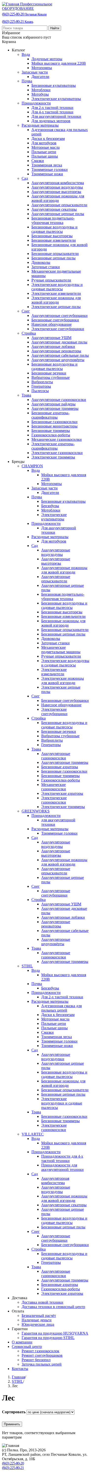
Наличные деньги (37, 1320)
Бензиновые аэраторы (59, 767)
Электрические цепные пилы (56, 307)
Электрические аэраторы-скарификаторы (53, 446)
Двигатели (40, 76)
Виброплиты (42, 382)
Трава (26, 395)
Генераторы (41, 386)
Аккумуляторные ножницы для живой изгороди (57, 198)
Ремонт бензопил (36, 1360)
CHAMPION (32, 466)
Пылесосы (40, 391)
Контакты (20, 1369)
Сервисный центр (27, 1346)
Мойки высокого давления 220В (58, 63)
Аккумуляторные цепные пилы (57, 214)
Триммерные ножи (47, 174)
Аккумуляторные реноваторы (56, 351)
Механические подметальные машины (60, 649)
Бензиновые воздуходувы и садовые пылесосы (54, 229)
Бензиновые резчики (48, 373)
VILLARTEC (33, 1134)
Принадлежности (36, 103)
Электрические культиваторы (56, 99)
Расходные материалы (40, 125)
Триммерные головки (49, 169)
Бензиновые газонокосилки (54, 422)
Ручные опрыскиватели (51, 280)
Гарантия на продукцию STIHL (48, 1338)
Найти (54, 28)
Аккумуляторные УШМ (51, 338)
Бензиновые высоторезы (52, 236)
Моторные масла (45, 147)
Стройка (29, 333)
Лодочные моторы (46, 59)
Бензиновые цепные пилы (53, 258)
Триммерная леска (46, 165)
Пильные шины (44, 156)
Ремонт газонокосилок (40, 1351)
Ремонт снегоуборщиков (42, 1355)
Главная (18, 1377)
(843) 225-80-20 (24, 14)
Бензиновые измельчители (53, 240)
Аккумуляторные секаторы (54, 209)
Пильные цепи (43, 152)
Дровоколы (40, 262)
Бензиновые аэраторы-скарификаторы (50, 415)
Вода (26, 54)
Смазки (37, 161)
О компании (22, 1342)
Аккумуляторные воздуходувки (55, 1056)
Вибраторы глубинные (50, 377)
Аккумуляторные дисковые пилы (59, 342)
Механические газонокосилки (56, 439)
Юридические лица (38, 1324)
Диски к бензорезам (48, 138)
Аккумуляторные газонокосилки (58, 399)
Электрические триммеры (53, 457)
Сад (25, 178)
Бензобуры (50, 506)
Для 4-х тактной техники (52, 112)
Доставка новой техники (42, 1302)
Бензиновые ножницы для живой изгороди (63, 623)
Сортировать (14, 1412)
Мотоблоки (41, 90)
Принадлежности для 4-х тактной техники (62, 1158)
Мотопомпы (41, 68)
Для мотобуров (43, 143)
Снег (26, 311)
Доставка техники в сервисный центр (53, 1307)
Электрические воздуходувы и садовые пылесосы (57, 286)
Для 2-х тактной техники (52, 107)
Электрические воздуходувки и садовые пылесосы (61, 1103)
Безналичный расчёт (39, 1315)
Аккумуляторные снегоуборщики (59, 315)
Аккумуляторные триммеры (55, 408)
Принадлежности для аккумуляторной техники (62, 1167)
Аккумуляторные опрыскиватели (59, 205)
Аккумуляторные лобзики (53, 346)
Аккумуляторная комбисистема (57, 183)
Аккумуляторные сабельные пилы (60, 355)
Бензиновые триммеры (50, 430)
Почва (27, 81)
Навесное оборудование (51, 324)
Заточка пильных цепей (42, 1364)
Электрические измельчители (56, 293)
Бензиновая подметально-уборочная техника (53, 220)
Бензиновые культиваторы (53, 85)
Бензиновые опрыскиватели (55, 253)
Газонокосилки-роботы (50, 435)
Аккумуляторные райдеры (53, 404)
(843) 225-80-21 (17, 21)
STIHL (27, 966)
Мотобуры (40, 94)
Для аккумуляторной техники (56, 116)
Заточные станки (45, 267)
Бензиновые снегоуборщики (55, 320)
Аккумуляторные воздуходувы (57, 187)
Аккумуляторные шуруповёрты (57, 360)
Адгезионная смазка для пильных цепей (61, 1008)
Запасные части (35, 72)
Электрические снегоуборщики (57, 329)
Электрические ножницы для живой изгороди (56, 300)
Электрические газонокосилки (57, 453)
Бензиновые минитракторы (54, 426)
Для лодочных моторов (50, 121)
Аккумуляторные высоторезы (56, 192)
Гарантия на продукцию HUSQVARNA (55, 1333)
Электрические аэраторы (62, 793)
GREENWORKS (36, 811)
